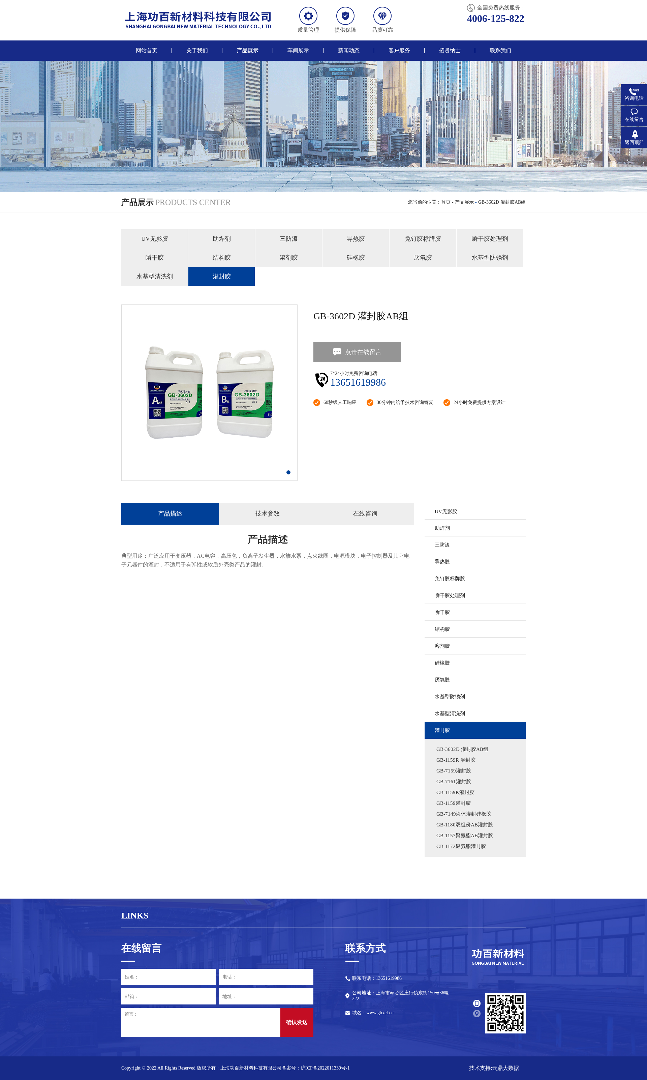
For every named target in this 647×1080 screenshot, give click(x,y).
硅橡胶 (356, 257)
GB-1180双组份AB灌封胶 (464, 824)
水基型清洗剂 (154, 276)
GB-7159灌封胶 (453, 770)
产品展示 (464, 202)
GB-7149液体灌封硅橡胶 (463, 814)
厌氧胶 (423, 257)
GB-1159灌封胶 (453, 803)
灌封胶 (222, 276)
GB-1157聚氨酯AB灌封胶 (464, 835)
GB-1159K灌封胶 (455, 792)
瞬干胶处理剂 (490, 238)
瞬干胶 (155, 257)
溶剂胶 (289, 257)
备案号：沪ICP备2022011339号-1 (316, 1068)
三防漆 (289, 238)
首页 (446, 202)
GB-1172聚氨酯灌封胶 (461, 846)
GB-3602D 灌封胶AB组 (502, 202)
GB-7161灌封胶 (453, 781)
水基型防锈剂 (490, 257)
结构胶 (222, 257)
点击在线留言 (363, 352)
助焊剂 (222, 238)
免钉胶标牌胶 (423, 238)
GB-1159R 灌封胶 (455, 760)
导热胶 (356, 238)
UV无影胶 (154, 238)
